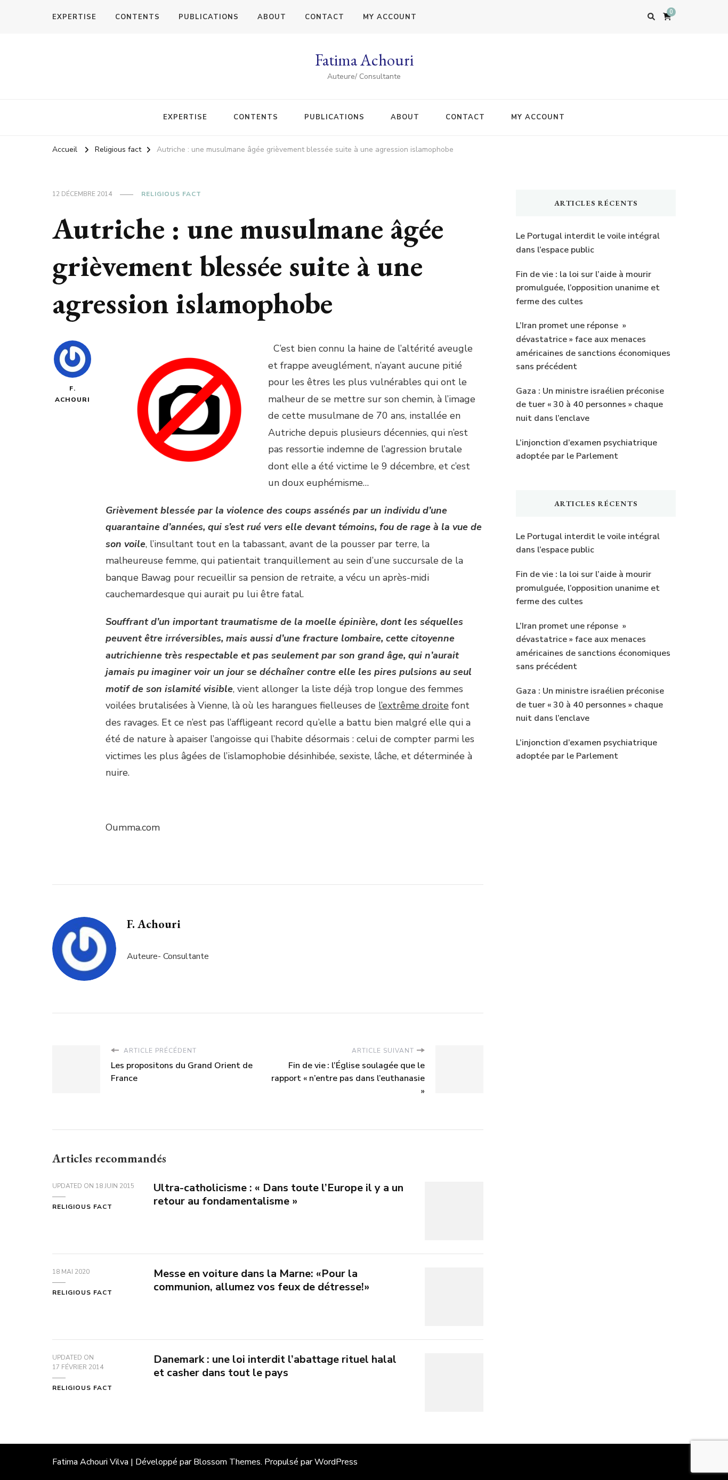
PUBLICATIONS (209, 17)
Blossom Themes (227, 1462)
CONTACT (324, 17)
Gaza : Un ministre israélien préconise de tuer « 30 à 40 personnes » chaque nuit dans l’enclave (590, 404)
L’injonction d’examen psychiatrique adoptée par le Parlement (586, 449)
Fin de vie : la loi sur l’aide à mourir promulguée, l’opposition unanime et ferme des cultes (588, 288)
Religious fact (171, 194)
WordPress (336, 1462)
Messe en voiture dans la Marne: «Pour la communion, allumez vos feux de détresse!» (261, 1280)
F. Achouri (72, 394)
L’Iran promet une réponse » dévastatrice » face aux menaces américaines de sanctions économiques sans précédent (593, 346)
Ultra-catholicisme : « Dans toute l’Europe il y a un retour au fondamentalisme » (278, 1194)
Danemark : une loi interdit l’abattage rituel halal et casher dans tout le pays (275, 1366)
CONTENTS (137, 17)
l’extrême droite (413, 705)
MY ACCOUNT (390, 17)
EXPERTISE (74, 17)
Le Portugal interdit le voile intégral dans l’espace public (588, 243)
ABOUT (271, 17)
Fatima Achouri (364, 60)
